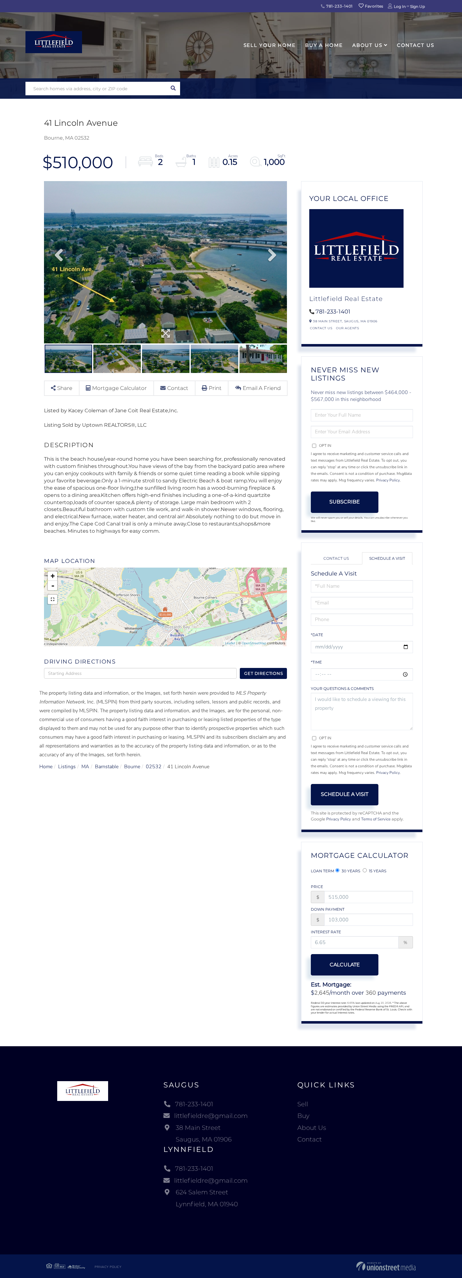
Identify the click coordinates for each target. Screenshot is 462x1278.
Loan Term (322, 871)
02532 (154, 766)
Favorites (373, 6)
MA (85, 766)
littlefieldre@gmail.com (211, 1116)
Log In (400, 6)
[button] (173, 88)
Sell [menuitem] (302, 1104)
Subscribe (344, 502)
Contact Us (321, 328)
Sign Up (417, 6)
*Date (317, 634)
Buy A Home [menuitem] (324, 45)
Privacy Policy (388, 480)
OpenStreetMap (254, 643)
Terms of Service (376, 819)
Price (317, 886)
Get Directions (263, 673)
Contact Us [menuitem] (415, 45)
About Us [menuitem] (367, 45)
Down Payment (327, 909)
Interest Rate (326, 932)
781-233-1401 (339, 6)
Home (45, 766)
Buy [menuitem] (303, 1116)
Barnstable (106, 766)
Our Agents (347, 328)
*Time (316, 662)
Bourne (132, 766)
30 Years (350, 871)
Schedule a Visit (387, 558)
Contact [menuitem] (309, 1139)
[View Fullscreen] (52, 599)
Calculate (345, 965)
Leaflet (230, 643)
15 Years (377, 871)
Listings (67, 766)
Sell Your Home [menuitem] (270, 45)
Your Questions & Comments (342, 688)
